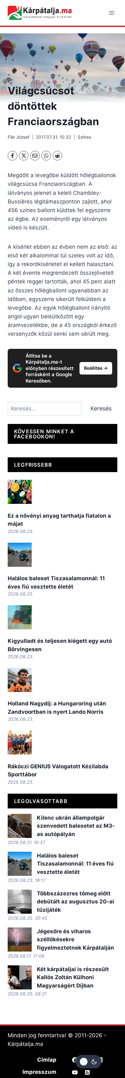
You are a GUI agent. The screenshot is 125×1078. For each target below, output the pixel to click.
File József (18, 137)
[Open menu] (111, 13)
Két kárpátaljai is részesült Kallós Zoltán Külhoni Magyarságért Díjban (73, 977)
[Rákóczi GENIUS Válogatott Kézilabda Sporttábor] (20, 742)
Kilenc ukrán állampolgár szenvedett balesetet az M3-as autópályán (76, 826)
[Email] (35, 155)
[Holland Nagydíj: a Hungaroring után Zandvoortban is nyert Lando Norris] (20, 680)
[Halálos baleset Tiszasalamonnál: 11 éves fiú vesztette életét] (20, 555)
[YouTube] (74, 1072)
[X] (24, 155)
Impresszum (39, 1072)
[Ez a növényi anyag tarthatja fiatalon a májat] (20, 492)
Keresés (101, 408)
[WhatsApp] (46, 155)
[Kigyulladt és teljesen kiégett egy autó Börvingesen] (20, 617)
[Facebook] (12, 155)
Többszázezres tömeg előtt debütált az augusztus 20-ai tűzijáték (75, 901)
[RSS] (87, 1072)
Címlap (46, 1059)
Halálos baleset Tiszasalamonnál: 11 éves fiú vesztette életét (75, 863)
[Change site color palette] (88, 1061)
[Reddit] (57, 155)
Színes (84, 137)
